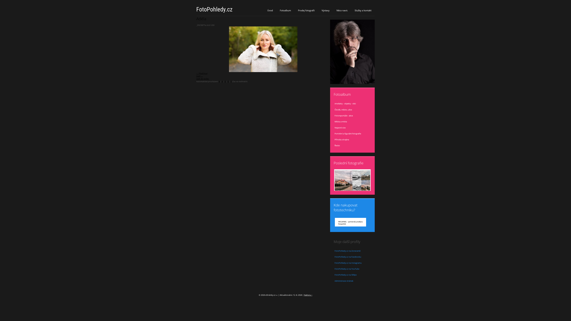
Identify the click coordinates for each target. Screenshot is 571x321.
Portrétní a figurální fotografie (348, 133)
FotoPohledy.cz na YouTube (347, 269)
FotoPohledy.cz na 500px (346, 274)
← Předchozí (201, 73)
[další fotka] (325, 49)
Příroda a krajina (342, 139)
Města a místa (341, 121)
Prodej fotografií (306, 10)
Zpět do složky (202, 78)
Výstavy (326, 10)
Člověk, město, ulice (343, 109)
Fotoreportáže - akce (344, 115)
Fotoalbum (285, 10)
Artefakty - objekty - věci (345, 103)
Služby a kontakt (363, 10)
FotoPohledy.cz (214, 9)
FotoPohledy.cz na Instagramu (348, 263)
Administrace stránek (344, 281)
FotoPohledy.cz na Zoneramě (347, 251)
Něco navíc (342, 10)
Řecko (337, 145)
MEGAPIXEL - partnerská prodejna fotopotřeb (350, 223)
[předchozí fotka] (201, 49)
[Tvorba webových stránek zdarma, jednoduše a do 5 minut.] (277, 295)
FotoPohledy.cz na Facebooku (348, 256)
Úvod (270, 10)
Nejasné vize (340, 127)
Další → (199, 76)
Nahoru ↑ (308, 295)
